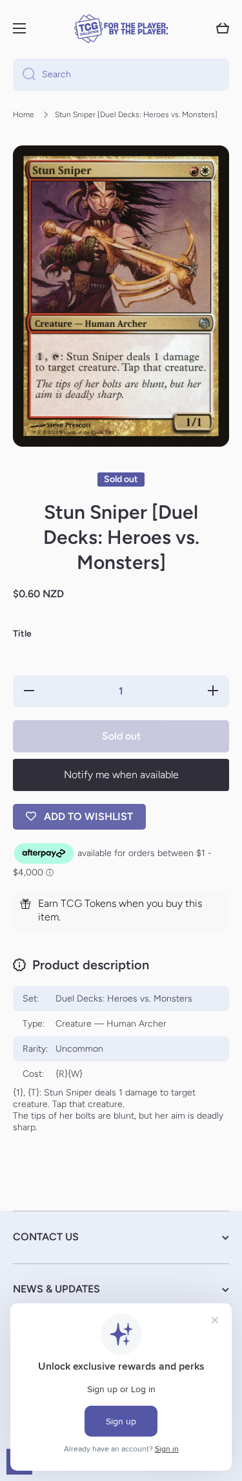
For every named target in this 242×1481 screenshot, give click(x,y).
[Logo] (121, 28)
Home (23, 114)
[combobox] (121, 75)
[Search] (24, 75)
